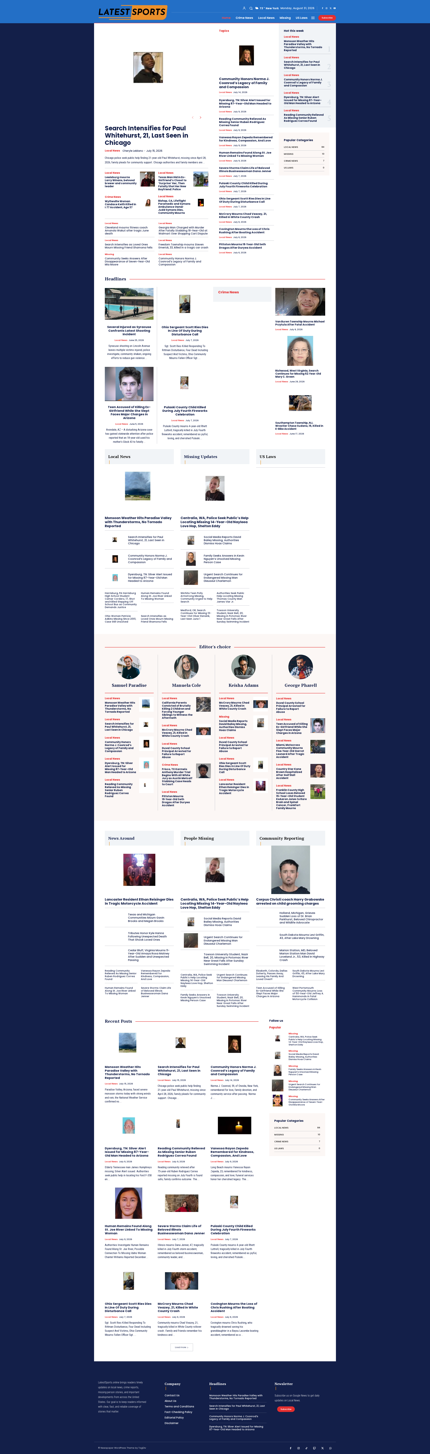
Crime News (113, 197)
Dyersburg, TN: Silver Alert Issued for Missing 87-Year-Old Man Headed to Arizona (245, 103)
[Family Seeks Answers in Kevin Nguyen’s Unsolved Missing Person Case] (191, 559)
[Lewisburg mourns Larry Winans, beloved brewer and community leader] (147, 179)
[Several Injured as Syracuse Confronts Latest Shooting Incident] (129, 304)
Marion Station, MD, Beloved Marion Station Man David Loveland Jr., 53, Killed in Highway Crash (302, 955)
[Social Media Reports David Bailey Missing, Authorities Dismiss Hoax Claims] (191, 540)
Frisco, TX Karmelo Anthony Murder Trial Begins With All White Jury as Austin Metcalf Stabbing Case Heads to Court (177, 776)
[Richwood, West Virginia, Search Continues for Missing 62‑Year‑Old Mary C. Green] (300, 351)
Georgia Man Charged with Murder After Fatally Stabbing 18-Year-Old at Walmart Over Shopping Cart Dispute (183, 230)
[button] (251, 8)
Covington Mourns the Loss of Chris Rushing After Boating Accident (244, 230)
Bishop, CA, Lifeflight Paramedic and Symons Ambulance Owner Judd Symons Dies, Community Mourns (174, 207)
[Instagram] (327, 8)
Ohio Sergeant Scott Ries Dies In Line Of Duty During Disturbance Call (244, 200)
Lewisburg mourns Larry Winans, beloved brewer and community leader (121, 181)
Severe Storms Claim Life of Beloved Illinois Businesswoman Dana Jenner (245, 169)
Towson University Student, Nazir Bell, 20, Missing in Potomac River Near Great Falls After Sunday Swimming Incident (233, 616)
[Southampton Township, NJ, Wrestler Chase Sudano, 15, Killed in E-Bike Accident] (300, 403)
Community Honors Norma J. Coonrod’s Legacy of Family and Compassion (180, 261)
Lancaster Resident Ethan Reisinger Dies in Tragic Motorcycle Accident (234, 788)
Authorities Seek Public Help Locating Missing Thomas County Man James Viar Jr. (230, 597)
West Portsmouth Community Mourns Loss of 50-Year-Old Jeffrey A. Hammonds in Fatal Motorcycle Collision (308, 993)
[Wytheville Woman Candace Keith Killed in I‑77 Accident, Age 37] (147, 202)
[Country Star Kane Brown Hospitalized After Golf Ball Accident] (317, 770)
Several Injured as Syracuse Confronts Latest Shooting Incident (129, 330)
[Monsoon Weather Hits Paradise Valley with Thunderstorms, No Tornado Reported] (139, 488)
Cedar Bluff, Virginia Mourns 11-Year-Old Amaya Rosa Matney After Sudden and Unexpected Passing (148, 955)
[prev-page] (192, 117)
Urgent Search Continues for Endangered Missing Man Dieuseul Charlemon (223, 577)
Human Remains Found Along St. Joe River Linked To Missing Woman (245, 154)
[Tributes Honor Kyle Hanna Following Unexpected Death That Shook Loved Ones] (115, 936)
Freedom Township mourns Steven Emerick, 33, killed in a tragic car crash (183, 246)
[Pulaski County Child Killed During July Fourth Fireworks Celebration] (184, 384)
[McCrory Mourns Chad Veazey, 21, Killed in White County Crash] (203, 731)
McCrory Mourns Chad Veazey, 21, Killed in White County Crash (243, 215)
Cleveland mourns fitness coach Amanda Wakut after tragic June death (127, 230)
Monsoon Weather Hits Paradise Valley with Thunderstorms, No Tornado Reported (303, 45)
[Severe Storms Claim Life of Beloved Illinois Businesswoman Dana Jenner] (182, 1203)
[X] (331, 8)
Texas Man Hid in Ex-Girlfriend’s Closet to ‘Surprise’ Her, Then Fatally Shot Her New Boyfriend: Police (172, 183)
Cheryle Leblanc (132, 151)
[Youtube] (335, 8)
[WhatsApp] (330, 1448)
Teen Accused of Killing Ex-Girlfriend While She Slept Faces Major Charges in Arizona (129, 412)
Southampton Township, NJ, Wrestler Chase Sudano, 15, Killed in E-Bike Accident (299, 426)
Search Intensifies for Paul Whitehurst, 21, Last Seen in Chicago (146, 135)
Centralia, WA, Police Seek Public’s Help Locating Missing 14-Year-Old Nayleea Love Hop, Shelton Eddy (215, 522)
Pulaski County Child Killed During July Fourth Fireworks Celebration (243, 184)
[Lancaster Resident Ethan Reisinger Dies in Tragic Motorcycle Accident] (260, 785)
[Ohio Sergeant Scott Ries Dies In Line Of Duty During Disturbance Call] (184, 304)
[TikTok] (306, 1448)
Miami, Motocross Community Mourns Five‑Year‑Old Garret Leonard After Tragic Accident (290, 751)
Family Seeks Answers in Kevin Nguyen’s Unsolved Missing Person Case (224, 559)
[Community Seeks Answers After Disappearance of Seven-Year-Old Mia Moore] (277, 1100)
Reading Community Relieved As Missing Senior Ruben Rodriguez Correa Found (242, 122)
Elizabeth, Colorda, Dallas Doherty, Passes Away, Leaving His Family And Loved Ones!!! (271, 975)
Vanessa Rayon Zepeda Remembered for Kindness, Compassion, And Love (246, 138)
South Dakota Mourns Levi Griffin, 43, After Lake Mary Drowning (302, 936)
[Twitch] (314, 1448)
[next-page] (200, 117)
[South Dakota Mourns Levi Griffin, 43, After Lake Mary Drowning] (266, 936)
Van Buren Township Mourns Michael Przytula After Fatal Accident (300, 323)
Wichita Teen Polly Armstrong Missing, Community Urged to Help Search (196, 597)
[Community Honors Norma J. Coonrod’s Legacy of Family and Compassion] (246, 55)
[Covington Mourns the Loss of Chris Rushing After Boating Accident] (235, 1281)
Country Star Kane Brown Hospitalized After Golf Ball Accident (289, 773)
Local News (112, 150)
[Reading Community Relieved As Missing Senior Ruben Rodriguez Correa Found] (146, 785)
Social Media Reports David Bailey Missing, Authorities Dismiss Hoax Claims (222, 540)
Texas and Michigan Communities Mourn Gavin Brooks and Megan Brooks (146, 918)
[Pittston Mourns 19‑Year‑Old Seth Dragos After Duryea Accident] (203, 798)
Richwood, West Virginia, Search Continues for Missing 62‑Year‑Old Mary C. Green (298, 373)
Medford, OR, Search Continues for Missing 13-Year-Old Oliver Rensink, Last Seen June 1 (196, 614)
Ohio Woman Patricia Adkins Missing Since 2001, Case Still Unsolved (120, 618)
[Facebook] (322, 8)
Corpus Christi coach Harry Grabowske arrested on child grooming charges (290, 901)
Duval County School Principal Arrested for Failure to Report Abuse (176, 752)
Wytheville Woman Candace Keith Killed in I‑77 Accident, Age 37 (120, 204)
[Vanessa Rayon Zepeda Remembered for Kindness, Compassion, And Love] (235, 1125)
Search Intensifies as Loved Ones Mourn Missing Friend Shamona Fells (129, 246)
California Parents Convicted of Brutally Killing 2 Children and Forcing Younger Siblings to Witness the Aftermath (177, 710)
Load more (180, 1347)
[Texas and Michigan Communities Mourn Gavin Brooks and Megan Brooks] (115, 918)
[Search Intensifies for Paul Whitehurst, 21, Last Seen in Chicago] (151, 71)
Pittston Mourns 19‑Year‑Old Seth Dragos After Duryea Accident (242, 245)
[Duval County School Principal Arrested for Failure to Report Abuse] (203, 749)
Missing (109, 254)
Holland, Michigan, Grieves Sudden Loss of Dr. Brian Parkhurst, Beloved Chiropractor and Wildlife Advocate (301, 918)
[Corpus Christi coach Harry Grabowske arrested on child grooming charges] (290, 870)
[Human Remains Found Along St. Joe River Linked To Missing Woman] (129, 1203)
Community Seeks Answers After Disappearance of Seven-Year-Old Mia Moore (127, 261)
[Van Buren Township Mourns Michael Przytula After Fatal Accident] (300, 302)
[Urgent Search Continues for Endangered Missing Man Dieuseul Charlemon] (191, 577)
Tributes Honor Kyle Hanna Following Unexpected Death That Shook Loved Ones (147, 936)
